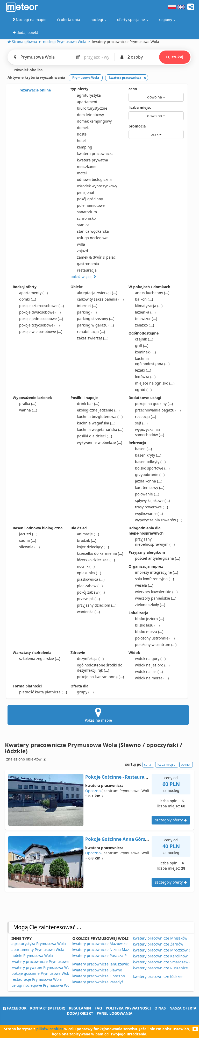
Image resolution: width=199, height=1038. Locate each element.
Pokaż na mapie (98, 720)
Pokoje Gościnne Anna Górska (118, 839)
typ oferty (79, 88)
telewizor (146, 318)
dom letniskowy (90, 114)
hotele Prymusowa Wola (32, 955)
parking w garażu (95, 325)
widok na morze (152, 678)
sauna (27, 540)
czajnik (144, 339)
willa (81, 244)
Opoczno (93, 790)
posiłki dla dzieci (94, 435)
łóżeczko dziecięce (96, 559)
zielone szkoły (150, 604)
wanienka (88, 611)
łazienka (145, 312)
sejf (141, 423)
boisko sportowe (152, 468)
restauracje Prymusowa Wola (36, 979)
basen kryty (148, 455)
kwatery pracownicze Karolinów (160, 956)
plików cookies (49, 1028)
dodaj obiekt (80, 1013)
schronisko (86, 218)
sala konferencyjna (154, 578)
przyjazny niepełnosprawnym (155, 542)
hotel (81, 140)
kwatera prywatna (92, 160)
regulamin (80, 1008)
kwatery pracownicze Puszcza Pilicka (103, 955)
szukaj (177, 56)
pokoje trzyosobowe (39, 325)
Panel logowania (114, 1013)
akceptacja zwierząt (97, 292)
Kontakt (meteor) (47, 1008)
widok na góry (150, 658)
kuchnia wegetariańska (100, 429)
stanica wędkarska (93, 231)
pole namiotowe (91, 205)
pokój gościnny (90, 198)
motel (82, 172)
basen (143, 448)
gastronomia (88, 263)
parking (87, 312)
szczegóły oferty (169, 819)
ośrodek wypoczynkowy (97, 185)
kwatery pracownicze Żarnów (158, 944)
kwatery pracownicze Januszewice (101, 964)
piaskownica (90, 579)
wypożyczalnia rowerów (158, 519)
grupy (85, 691)
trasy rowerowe (151, 506)
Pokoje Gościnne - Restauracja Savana (126, 777)
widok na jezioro (152, 665)
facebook (16, 1008)
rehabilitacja (91, 331)
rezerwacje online (34, 90)
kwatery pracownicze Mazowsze (99, 943)
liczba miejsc (140, 107)
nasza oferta (182, 1008)
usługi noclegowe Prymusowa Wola (42, 985)
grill (141, 345)
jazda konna (148, 481)
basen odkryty (150, 461)
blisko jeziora (149, 618)
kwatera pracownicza (95, 153)
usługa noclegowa (93, 237)
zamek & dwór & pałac (96, 257)
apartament (87, 101)
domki (27, 299)
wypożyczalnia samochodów (149, 432)
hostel (82, 134)
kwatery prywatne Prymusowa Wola (42, 967)
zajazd (82, 250)
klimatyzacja (148, 305)
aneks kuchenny (152, 292)
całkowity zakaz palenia (100, 299)
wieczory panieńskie (155, 598)
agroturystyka (89, 95)
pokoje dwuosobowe (40, 312)
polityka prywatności (128, 1008)
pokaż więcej (82, 276)
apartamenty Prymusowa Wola (37, 949)
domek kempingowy (94, 121)
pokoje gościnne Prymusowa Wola (40, 973)
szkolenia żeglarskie (39, 658)
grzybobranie (150, 474)
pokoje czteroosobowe (41, 305)
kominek (145, 352)
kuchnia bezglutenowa (100, 416)
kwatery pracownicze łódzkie (157, 976)
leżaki (143, 370)
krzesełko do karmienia (100, 553)
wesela (144, 585)
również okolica (27, 69)
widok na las (149, 671)
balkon (144, 299)
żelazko (144, 325)
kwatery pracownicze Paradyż (97, 981)
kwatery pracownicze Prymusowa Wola (44, 961)
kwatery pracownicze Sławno (97, 970)
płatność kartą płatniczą (43, 691)
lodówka (145, 376)
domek (83, 127)
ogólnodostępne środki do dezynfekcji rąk (99, 668)
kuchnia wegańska (96, 423)
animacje (88, 533)
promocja (137, 126)
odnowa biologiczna (94, 179)
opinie (185, 764)
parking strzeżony (95, 318)
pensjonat (85, 192)
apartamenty (33, 292)
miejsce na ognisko (154, 383)
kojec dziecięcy (93, 546)
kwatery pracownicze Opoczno (98, 975)
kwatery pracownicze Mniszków (160, 938)
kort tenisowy (149, 487)
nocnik (86, 566)
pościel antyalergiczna (157, 558)
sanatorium (87, 211)
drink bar (88, 403)
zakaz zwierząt (92, 338)
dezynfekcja (90, 658)
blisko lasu (147, 625)
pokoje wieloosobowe (40, 331)
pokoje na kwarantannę (100, 676)
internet (87, 305)
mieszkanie (86, 166)
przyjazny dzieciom (96, 605)
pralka (27, 403)
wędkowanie (149, 513)
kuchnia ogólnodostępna (152, 361)
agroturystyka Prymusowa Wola (38, 943)
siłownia (29, 546)
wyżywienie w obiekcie (99, 442)
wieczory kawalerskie (156, 591)
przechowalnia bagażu (158, 410)
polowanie (147, 494)
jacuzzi (28, 533)
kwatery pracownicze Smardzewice (163, 961)
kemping (84, 147)
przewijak (88, 598)
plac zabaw (90, 585)
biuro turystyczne (92, 108)
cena (133, 88)
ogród (143, 389)
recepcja (145, 416)
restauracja (87, 270)
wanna (28, 410)
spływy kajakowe (152, 500)
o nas (160, 1008)
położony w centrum (155, 644)
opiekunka (89, 572)
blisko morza (149, 631)
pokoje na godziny (154, 403)
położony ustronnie (155, 638)
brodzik (86, 540)
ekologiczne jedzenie (98, 410)
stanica (83, 224)
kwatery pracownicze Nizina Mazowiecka (107, 949)
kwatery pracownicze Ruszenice (160, 967)
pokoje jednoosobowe (41, 318)
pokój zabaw (91, 592)
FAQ (98, 1008)
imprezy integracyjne (156, 572)
